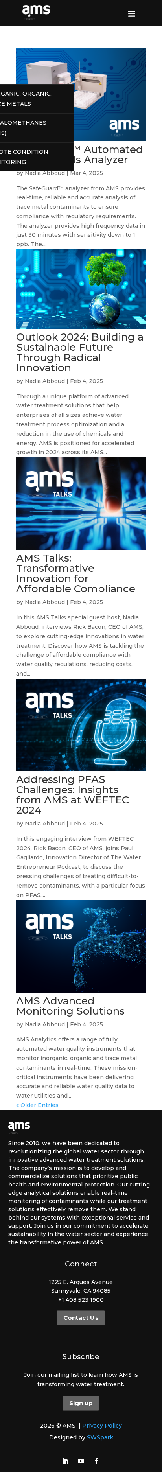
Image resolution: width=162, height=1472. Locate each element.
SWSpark (100, 1437)
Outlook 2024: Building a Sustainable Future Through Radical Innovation (80, 352)
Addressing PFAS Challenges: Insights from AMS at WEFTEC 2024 (72, 794)
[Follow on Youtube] (81, 1461)
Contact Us (80, 1317)
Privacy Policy (102, 1425)
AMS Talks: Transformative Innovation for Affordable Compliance (75, 573)
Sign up (80, 1403)
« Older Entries (37, 1105)
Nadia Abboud (45, 173)
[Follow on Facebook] (96, 1461)
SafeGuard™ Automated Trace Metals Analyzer (79, 154)
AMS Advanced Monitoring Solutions (70, 1006)
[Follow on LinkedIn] (65, 1461)
